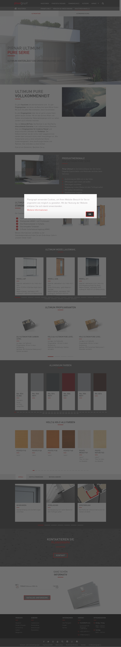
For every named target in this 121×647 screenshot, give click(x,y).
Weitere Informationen (37, 210)
